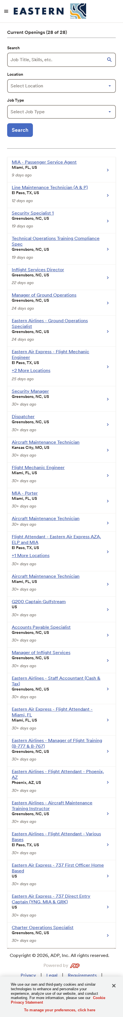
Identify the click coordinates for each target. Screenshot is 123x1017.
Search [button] (20, 130)
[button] (110, 59)
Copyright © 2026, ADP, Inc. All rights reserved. (59, 955)
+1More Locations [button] (30, 555)
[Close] (114, 985)
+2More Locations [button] (31, 370)
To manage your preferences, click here (59, 1010)
